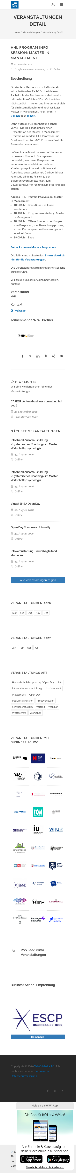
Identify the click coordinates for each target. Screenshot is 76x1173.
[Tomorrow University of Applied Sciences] (38, 919)
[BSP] (38, 866)
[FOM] (38, 812)
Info (60, 682)
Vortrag (40, 706)
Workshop (35, 712)
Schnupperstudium (22, 706)
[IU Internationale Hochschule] (38, 830)
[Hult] (56, 812)
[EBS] (20, 919)
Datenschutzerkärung (24, 1075)
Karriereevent (53, 688)
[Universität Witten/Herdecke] (56, 776)
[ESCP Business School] (20, 883)
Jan (14, 647)
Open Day (35, 694)
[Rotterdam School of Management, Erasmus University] (20, 794)
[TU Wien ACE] (20, 866)
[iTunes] (31, 1158)
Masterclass (19, 694)
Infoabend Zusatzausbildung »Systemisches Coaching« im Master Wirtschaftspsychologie (34, 444)
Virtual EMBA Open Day (25, 503)
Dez (46, 612)
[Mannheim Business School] (56, 848)
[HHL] (26, 335)
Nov (37, 612)
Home (17, 32)
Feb (21, 647)
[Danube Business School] (38, 776)
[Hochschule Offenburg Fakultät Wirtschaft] (38, 758)
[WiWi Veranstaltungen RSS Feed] (14, 951)
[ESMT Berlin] (56, 883)
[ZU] (56, 794)
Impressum (42, 1071)
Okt (30, 612)
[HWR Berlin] (38, 794)
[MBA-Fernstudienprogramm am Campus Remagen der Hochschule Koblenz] (20, 830)
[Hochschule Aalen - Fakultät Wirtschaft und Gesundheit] (20, 901)
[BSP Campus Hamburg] (38, 848)
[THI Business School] (38, 883)
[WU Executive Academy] (20, 776)
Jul (36, 647)
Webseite (20, 310)
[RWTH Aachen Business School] (20, 812)
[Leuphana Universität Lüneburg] (56, 901)
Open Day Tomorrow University (30, 527)
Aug (14, 612)
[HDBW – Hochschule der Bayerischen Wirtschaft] (38, 901)
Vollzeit (15, 115)
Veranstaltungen (31, 32)
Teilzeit (31, 115)
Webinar (53, 706)
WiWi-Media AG (44, 1066)
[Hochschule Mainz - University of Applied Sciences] (20, 758)
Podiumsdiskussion (22, 700)
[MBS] (56, 866)
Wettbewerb (19, 712)
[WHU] (56, 830)
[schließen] (12, 1151)
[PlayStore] (58, 1158)
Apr (29, 647)
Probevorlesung (45, 700)
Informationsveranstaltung (27, 688)
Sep (22, 612)
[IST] (20, 848)
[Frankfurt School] (56, 919)
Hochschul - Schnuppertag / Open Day (33, 682)
